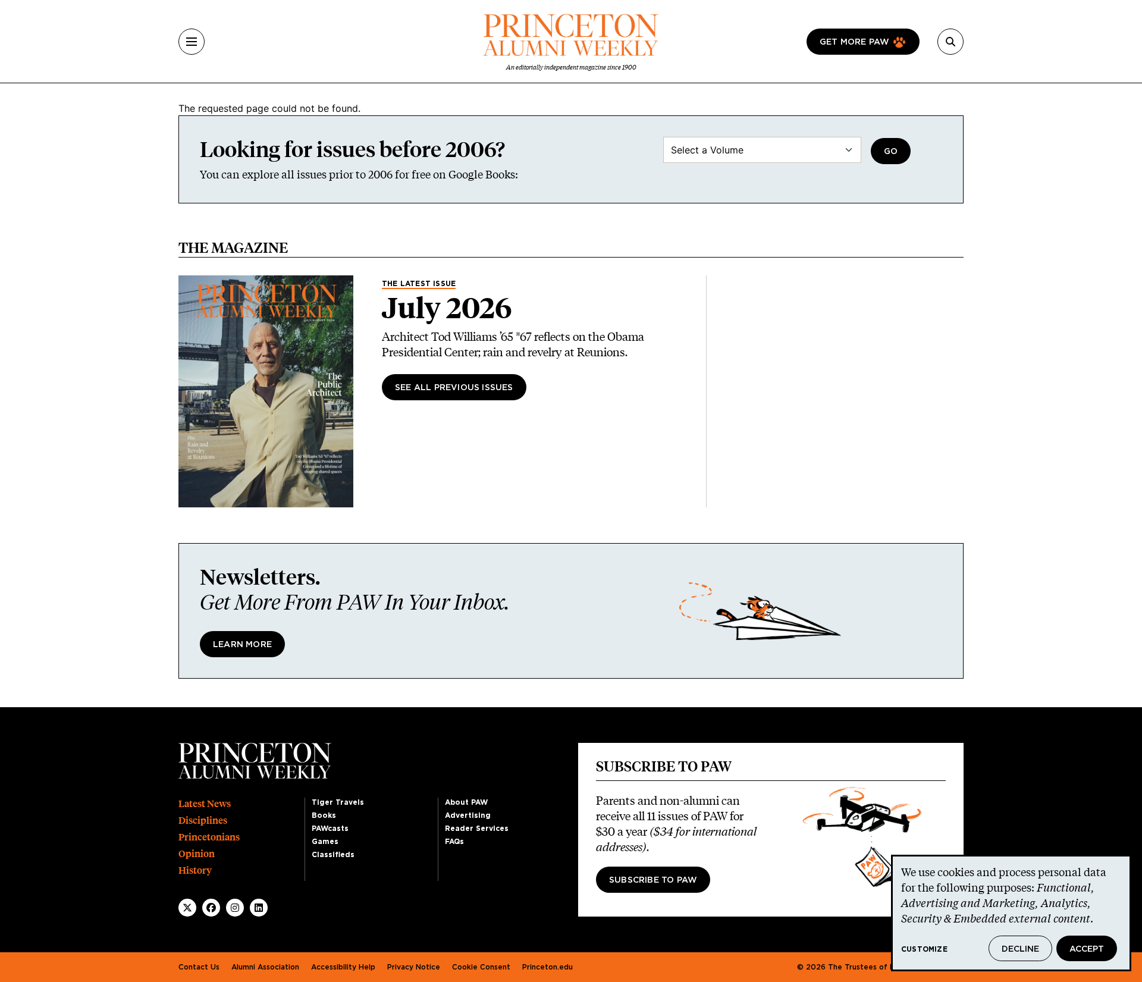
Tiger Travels (338, 802)
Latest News (204, 804)
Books (324, 815)
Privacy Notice (413, 967)
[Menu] (191, 42)
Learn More (242, 645)
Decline (1020, 949)
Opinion (196, 853)
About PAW (466, 802)
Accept (1086, 949)
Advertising (468, 815)
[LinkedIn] (259, 908)
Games (325, 841)
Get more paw (854, 42)
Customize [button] (924, 949)
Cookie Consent (481, 967)
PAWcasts (330, 828)
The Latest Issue (419, 283)
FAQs (454, 841)
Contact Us (198, 967)
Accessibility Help (343, 967)
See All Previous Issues (454, 388)
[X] (187, 908)
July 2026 (447, 308)
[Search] (950, 42)
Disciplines (202, 820)
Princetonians (209, 837)
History (195, 870)
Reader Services (477, 828)
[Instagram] (235, 908)
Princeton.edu (547, 967)
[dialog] (1011, 913)
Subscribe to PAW (653, 880)
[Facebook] (211, 908)
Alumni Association (265, 967)
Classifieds (333, 854)
